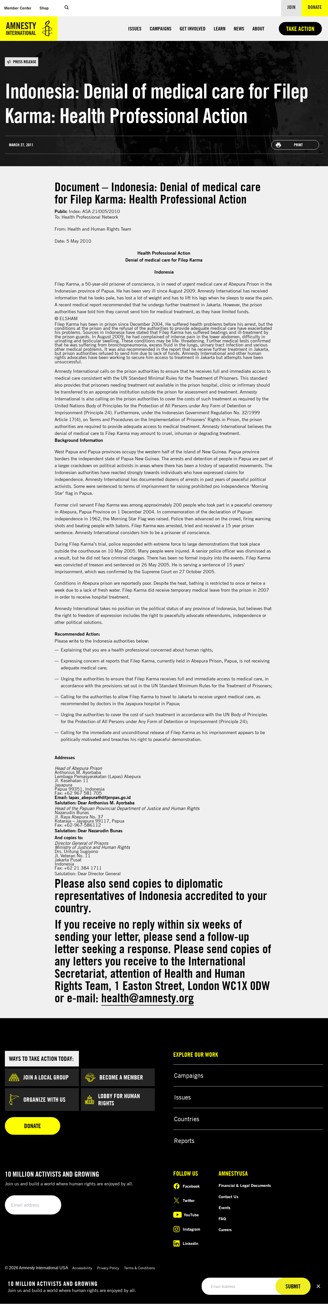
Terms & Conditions (139, 1268)
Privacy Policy (108, 1268)
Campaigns (160, 28)
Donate (318, 7)
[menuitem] (17, 8)
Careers (225, 1229)
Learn (219, 28)
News (239, 28)
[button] (66, 8)
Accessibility (82, 1268)
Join (291, 7)
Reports (184, 1140)
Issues (134, 28)
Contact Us (228, 1196)
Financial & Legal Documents (245, 1185)
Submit (48, 1205)
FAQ (222, 1218)
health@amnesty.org (147, 997)
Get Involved (193, 28)
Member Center (19, 7)
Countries (186, 1118)
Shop (46, 7)
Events (224, 1207)
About (258, 28)
